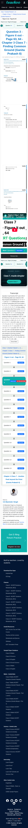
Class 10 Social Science (12, 662)
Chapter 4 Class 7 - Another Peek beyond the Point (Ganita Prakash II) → (14, 479)
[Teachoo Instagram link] (12, 800)
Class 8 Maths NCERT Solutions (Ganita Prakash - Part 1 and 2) (14, 693)
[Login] (24, 2)
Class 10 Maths (10, 653)
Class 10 (19, 7)
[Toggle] (3, 2)
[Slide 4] (18, 550)
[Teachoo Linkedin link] (14, 803)
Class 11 (12, 7)
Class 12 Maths (10, 665)
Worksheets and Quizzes (13, 638)
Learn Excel (9, 765)
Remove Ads (14, 256)
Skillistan (8, 641)
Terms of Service (14, 811)
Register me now (14, 547)
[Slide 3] (15, 550)
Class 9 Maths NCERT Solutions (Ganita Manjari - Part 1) (14, 701)
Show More (14, 341)
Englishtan (9, 783)
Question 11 (13, 451)
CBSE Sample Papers (12, 791)
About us (10, 809)
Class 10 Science (10, 656)
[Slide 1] (10, 550)
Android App (9, 573)
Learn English (9, 762)
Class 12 (4, 7)
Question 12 (13, 460)
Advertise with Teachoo (14, 815)
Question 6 (13, 408)
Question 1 (13, 362)
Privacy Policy (9, 813)
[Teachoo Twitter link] (16, 800)
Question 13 (13, 468)
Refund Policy (19, 813)
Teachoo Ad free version (12, 635)
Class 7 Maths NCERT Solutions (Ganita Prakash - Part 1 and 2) (14, 685)
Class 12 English (10, 668)
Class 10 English (10, 659)
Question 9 (13, 434)
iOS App (8, 576)
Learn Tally (9, 768)
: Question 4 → (14, 250)
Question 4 (13, 391)
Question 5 (13, 399)
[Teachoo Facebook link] (7, 800)
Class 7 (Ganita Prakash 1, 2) (8, 11)
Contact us (17, 809)
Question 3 (14, 381)
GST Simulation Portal (12, 644)
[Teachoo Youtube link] (20, 800)
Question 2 (13, 371)
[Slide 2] (12, 550)
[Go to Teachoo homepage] (13, 2)
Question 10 (13, 442)
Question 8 (13, 425)
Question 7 (13, 417)
